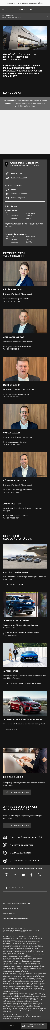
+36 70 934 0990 (13, 492)
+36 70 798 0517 (12, 518)
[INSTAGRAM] (6, 875)
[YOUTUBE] (23, 875)
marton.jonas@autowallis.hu (18, 516)
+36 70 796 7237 (13, 445)
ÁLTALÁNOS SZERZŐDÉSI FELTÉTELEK (16, 903)
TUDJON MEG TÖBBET (19, 792)
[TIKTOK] (15, 875)
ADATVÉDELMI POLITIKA (12, 908)
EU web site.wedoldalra (33, 1006)
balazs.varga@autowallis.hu (18, 442)
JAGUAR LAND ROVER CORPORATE (15, 919)
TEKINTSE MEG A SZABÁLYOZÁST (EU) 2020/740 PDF (20, 937)
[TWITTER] (40, 875)
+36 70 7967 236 (13, 301)
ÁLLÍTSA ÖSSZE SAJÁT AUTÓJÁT (35, 1025)
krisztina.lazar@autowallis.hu (18, 299)
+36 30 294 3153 (12, 397)
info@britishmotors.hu (19, 178)
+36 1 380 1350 (16, 174)
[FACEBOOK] (31, 875)
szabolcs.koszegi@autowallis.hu (20, 490)
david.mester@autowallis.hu (18, 394)
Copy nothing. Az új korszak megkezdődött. (25, 3)
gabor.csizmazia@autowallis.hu (19, 347)
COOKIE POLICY (9, 914)
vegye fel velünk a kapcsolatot (12, 1016)
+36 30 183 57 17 (12, 349)
